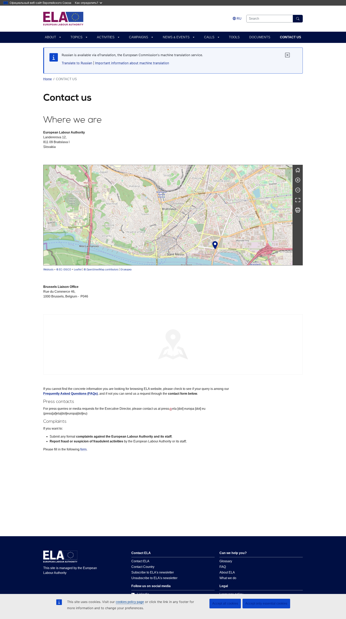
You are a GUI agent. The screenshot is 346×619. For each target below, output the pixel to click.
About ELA (227, 572)
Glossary (225, 561)
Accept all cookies (225, 603)
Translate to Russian (77, 63)
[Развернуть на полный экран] (298, 200)
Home (47, 79)
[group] (168, 215)
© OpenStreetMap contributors (101, 269)
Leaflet (78, 269)
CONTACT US (290, 37)
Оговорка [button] (126, 269)
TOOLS (234, 37)
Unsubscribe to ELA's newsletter (154, 578)
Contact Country (142, 566)
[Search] (298, 18)
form (83, 449)
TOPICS (76, 37)
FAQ (222, 566)
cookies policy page (130, 602)
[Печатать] (298, 210)
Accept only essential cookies (266, 603)
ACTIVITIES (106, 37)
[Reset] (298, 170)
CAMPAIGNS (138, 37)
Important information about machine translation (132, 63)
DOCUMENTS (259, 37)
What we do (227, 578)
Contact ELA (140, 561)
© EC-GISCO (63, 269)
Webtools (48, 269)
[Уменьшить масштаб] (298, 190)
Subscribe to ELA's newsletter (152, 572)
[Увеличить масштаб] (298, 180)
